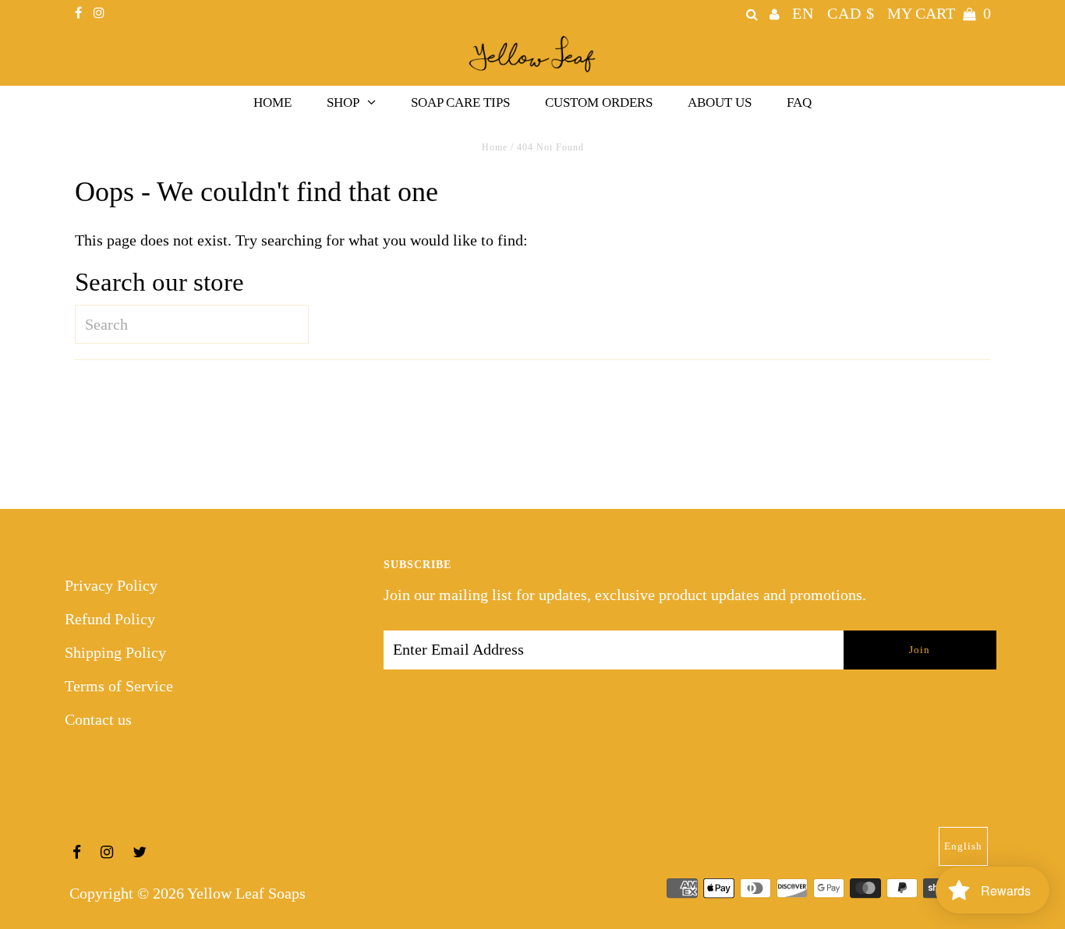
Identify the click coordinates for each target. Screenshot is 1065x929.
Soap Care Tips (460, 102)
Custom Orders (599, 102)
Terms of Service (119, 685)
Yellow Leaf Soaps (246, 893)
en (803, 13)
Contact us (98, 719)
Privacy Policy (111, 585)
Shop (343, 102)
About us (720, 102)
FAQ (799, 102)
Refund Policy (110, 618)
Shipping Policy (115, 652)
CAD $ (851, 13)
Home (272, 102)
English (963, 846)
